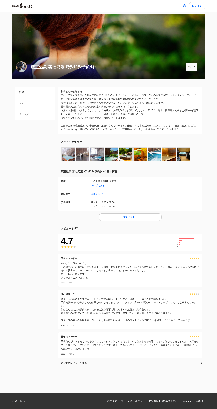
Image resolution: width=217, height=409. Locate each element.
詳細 (21, 92)
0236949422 (97, 194)
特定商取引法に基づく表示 (163, 401)
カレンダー (25, 114)
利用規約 (112, 401)
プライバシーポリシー (133, 401)
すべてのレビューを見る (74, 363)
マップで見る (98, 185)
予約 (21, 103)
